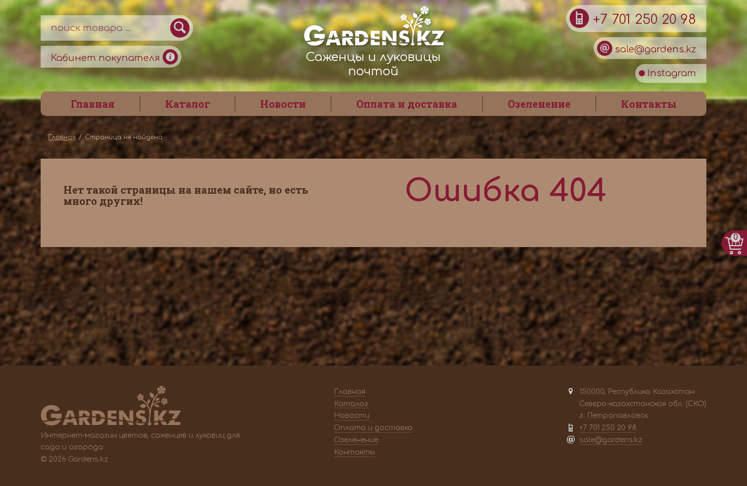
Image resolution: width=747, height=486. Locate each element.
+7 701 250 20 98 (642, 19)
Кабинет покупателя (107, 58)
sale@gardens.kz (654, 49)
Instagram (670, 73)
